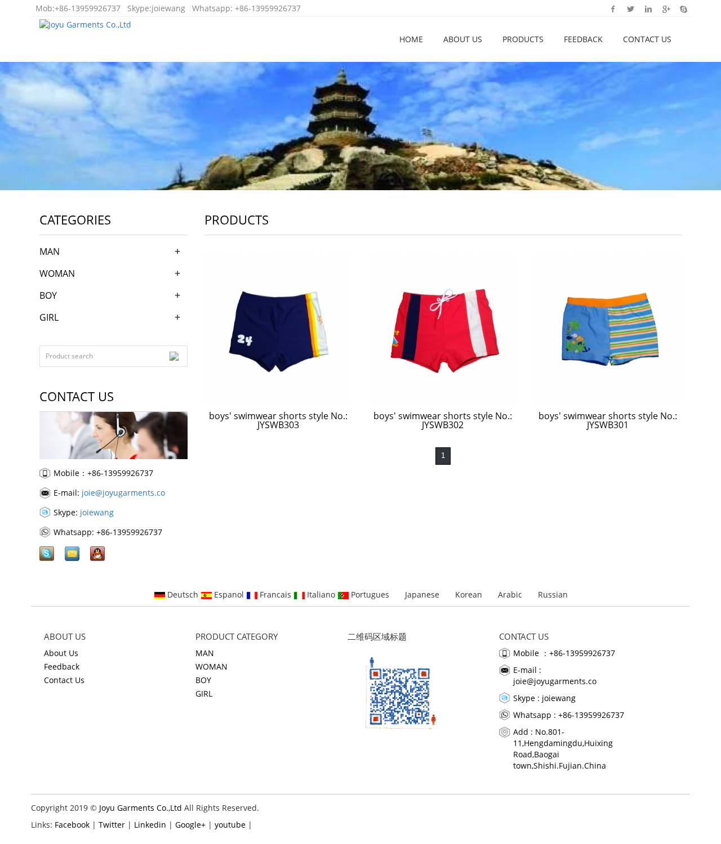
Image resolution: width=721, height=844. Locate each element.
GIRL (49, 317)
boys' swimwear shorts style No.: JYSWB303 (278, 420)
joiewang (168, 8)
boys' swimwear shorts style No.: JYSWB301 (607, 420)
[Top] (696, 215)
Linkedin (648, 8)
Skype (683, 8)
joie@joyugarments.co (123, 492)
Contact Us (647, 39)
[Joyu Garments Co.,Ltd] (85, 22)
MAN (49, 251)
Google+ (665, 8)
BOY (48, 295)
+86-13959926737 (88, 8)
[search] (174, 356)
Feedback (583, 39)
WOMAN (57, 273)
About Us (462, 39)
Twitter (631, 8)
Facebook (613, 8)
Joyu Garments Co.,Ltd (140, 807)
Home (411, 39)
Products (523, 39)
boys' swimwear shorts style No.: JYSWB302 (442, 420)
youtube (230, 824)
